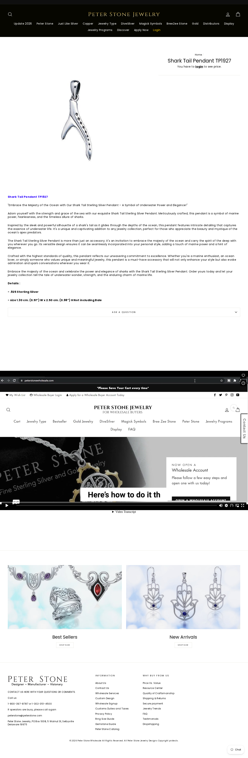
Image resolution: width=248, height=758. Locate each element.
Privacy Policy (103, 713)
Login (156, 30)
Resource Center (153, 688)
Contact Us (102, 688)
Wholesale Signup (106, 703)
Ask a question (124, 312)
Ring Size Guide (104, 718)
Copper (88, 24)
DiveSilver (128, 24)
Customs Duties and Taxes (112, 708)
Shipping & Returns (154, 698)
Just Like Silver (68, 24)
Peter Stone (45, 24)
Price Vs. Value (152, 683)
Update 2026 (23, 24)
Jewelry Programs (100, 30)
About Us (100, 683)
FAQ (145, 713)
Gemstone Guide (105, 724)
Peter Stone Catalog (107, 729)
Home (198, 54)
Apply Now (141, 30)
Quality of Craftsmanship (158, 693)
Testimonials (151, 718)
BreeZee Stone (177, 24)
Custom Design (105, 698)
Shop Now (64, 645)
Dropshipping (151, 724)
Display (229, 24)
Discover (123, 30)
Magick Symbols (150, 24)
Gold (195, 24)
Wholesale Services (107, 693)
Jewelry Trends (152, 708)
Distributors (211, 24)
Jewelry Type (107, 24)
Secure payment (153, 703)
